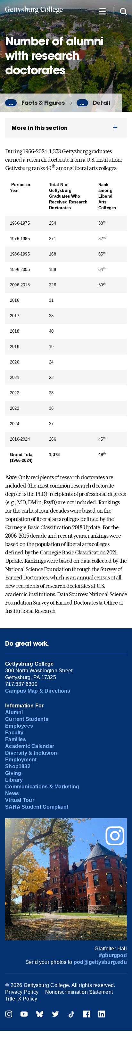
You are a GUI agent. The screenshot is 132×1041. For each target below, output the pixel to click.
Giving (13, 773)
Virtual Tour (19, 800)
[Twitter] (55, 1014)
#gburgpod (113, 955)
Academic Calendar (29, 746)
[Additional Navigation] (102, 11)
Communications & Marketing (42, 786)
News (12, 793)
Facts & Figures (43, 102)
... (11, 102)
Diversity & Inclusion (31, 753)
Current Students (26, 719)
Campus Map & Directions (37, 691)
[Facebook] (86, 1014)
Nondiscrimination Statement (79, 992)
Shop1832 (17, 766)
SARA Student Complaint (36, 807)
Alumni (14, 712)
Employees (19, 726)
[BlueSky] (40, 1014)
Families (15, 739)
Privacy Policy (21, 992)
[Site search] (123, 11)
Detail (101, 102)
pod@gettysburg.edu (100, 962)
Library (14, 780)
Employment (21, 759)
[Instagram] (8, 1014)
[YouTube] (24, 1014)
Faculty (14, 732)
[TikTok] (71, 1014)
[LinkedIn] (101, 1014)
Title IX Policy (21, 998)
